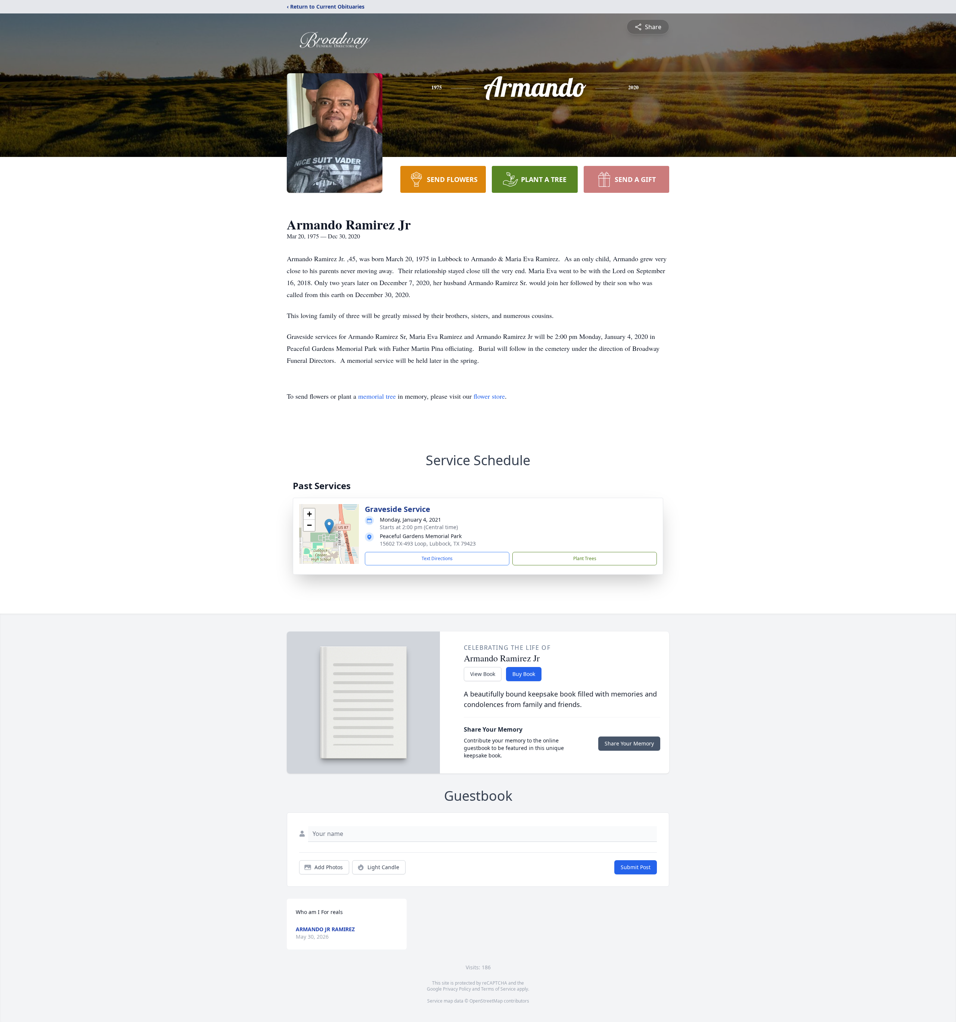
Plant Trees (584, 558)
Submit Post (636, 867)
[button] (329, 526)
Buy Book (523, 673)
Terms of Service (498, 989)
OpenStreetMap (486, 1001)
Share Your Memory (629, 743)
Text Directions (437, 558)
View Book (482, 673)
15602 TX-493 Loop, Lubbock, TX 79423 (428, 543)
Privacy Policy (457, 989)
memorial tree (377, 396)
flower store (489, 396)
